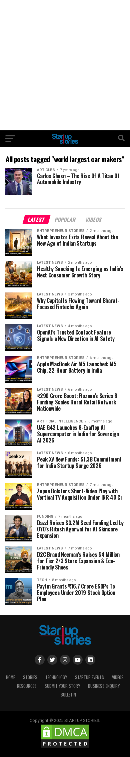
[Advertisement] (65, 65)
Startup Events (89, 677)
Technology (56, 677)
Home (10, 677)
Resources (27, 686)
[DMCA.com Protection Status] (65, 747)
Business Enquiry (104, 686)
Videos (118, 677)
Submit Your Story (62, 686)
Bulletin (68, 694)
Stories (30, 677)
